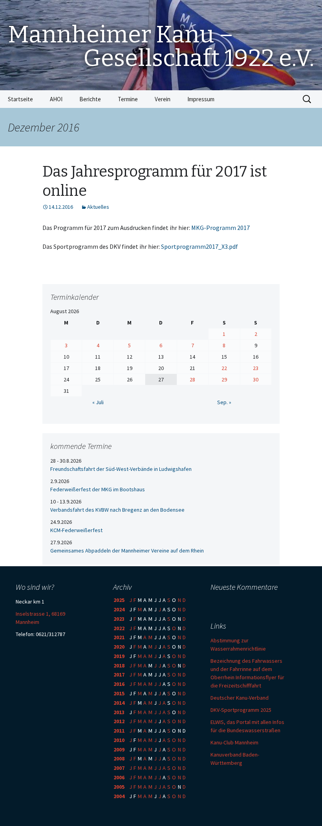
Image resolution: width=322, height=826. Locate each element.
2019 (118, 656)
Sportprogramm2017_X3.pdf (199, 246)
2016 (118, 683)
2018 (118, 665)
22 (224, 368)
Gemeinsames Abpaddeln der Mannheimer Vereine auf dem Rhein (127, 550)
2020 (118, 646)
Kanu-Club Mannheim (234, 742)
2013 (118, 712)
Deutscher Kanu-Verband (239, 697)
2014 (118, 702)
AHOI (56, 99)
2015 (118, 693)
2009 (118, 749)
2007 (118, 767)
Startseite (20, 99)
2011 (118, 730)
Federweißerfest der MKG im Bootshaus (97, 489)
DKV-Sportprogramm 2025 (240, 709)
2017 (118, 674)
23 (255, 368)
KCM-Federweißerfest (76, 530)
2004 (118, 796)
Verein (162, 99)
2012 (118, 721)
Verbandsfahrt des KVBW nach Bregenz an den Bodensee (117, 509)
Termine (128, 99)
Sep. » (224, 402)
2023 (118, 618)
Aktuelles (98, 206)
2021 (118, 637)
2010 (118, 740)
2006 (118, 777)
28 (192, 379)
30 (255, 379)
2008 (118, 758)
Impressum (200, 99)
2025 (118, 600)
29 (224, 379)
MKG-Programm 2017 (220, 228)
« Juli (98, 402)
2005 (118, 786)
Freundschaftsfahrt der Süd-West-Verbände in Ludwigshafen (121, 468)
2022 (118, 628)
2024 (118, 609)
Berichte (90, 99)
